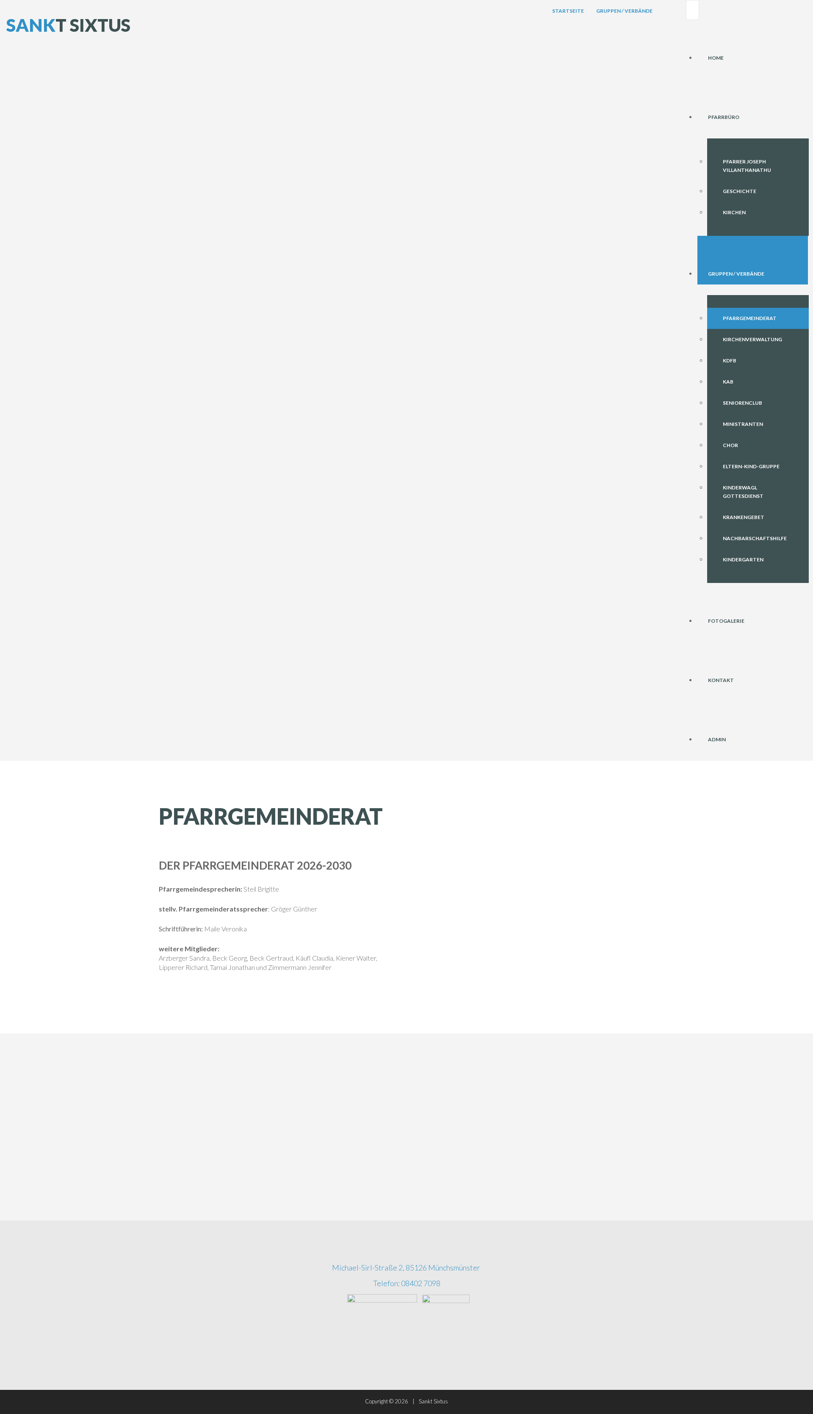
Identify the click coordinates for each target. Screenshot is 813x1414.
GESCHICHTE (739, 191)
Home (716, 58)
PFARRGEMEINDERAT (750, 318)
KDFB (729, 360)
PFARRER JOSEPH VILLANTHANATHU (747, 165)
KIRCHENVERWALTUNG (752, 339)
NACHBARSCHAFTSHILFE (755, 538)
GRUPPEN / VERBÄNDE (736, 274)
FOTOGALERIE (726, 621)
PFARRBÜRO (723, 117)
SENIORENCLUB (742, 403)
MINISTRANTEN (743, 424)
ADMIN (717, 739)
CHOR (730, 445)
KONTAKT (721, 680)
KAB (728, 381)
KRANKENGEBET (743, 517)
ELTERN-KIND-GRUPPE (751, 466)
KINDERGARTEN (743, 559)
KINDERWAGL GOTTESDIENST (743, 491)
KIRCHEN (734, 212)
